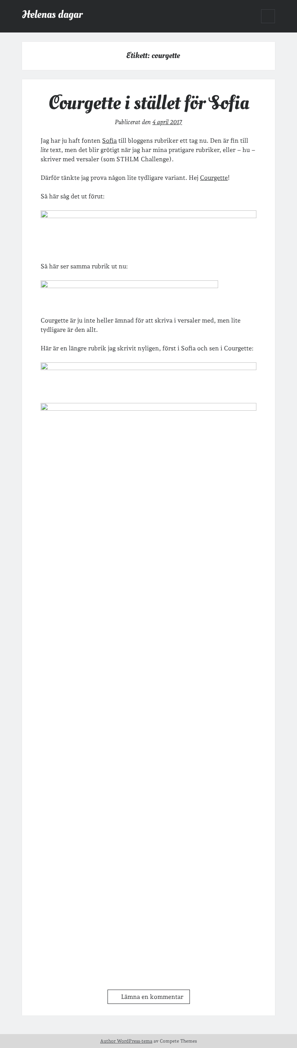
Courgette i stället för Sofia (148, 102)
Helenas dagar (52, 14)
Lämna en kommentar (152, 996)
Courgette (214, 177)
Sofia (109, 140)
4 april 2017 (167, 122)
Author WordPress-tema (126, 1041)
